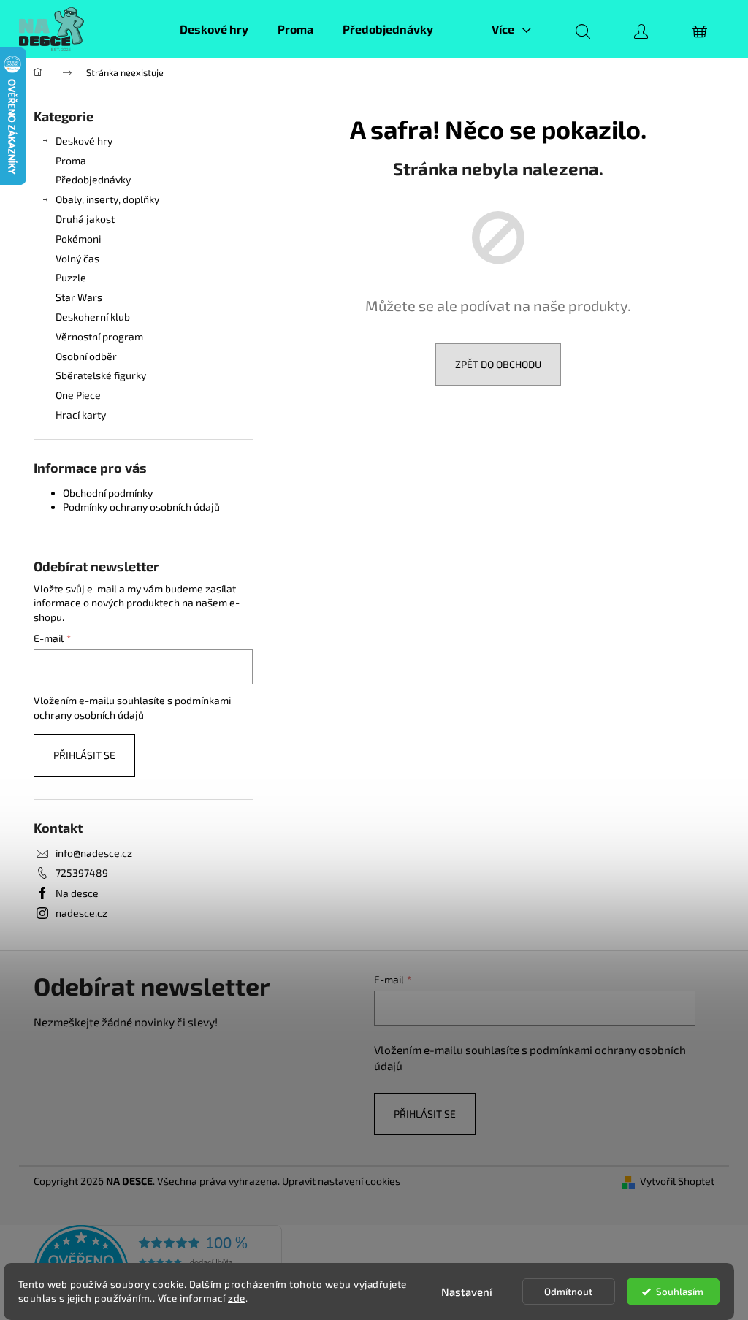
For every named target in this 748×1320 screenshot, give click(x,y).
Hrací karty (81, 414)
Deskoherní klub (93, 316)
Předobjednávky (93, 179)
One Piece (78, 395)
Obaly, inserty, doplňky (107, 199)
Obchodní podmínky (108, 493)
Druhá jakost (85, 219)
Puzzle (71, 277)
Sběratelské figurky (101, 375)
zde (236, 1298)
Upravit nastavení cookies (341, 1181)
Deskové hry (84, 140)
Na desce (77, 893)
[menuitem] (214, 29)
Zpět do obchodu (498, 364)
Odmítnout (568, 1291)
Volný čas (77, 258)
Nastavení (466, 1291)
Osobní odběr (86, 356)
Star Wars (79, 297)
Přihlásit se (84, 755)
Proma (71, 160)
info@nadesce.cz (94, 853)
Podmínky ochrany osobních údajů (141, 506)
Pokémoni (78, 238)
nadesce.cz (81, 913)
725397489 (82, 872)
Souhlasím (679, 1291)
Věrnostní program (99, 336)
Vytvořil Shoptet (677, 1181)
